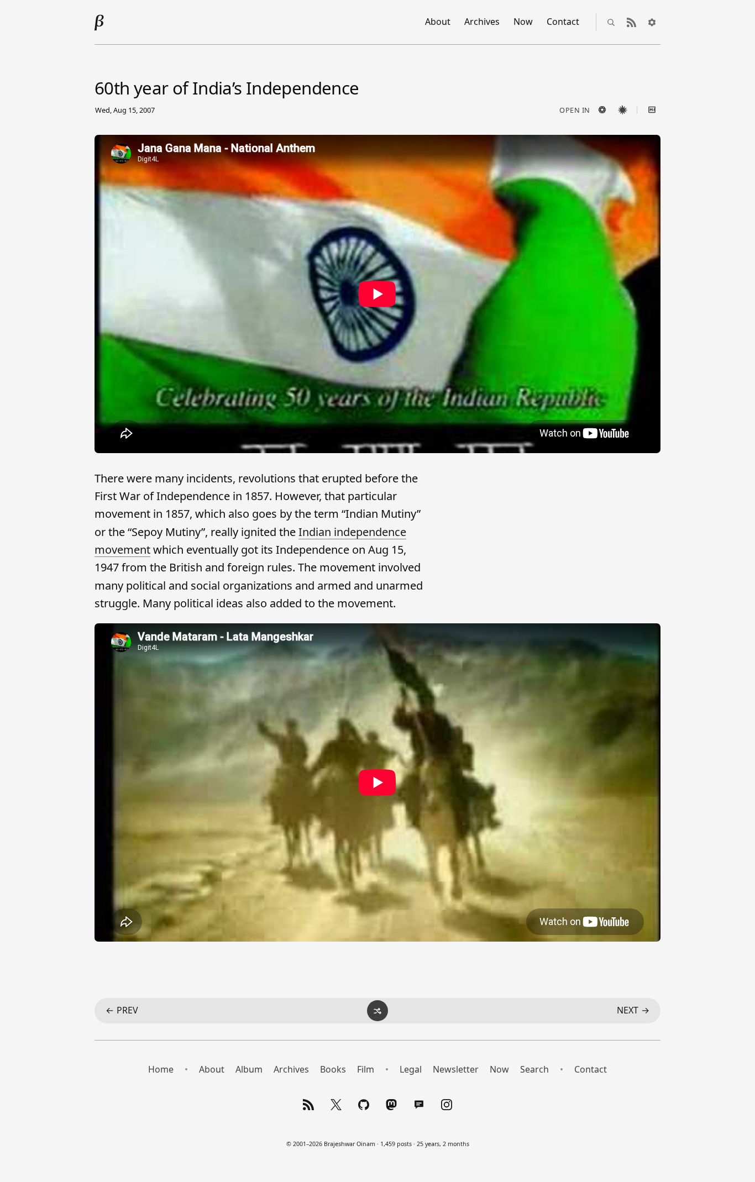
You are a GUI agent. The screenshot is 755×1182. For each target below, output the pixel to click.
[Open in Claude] (622, 110)
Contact (563, 21)
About (437, 21)
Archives (482, 21)
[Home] (99, 22)
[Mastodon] (391, 1105)
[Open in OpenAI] (602, 110)
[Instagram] (447, 1105)
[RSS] (308, 1105)
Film (365, 1069)
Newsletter (456, 1069)
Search (534, 1069)
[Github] (364, 1105)
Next (633, 1010)
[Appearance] (651, 22)
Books (333, 1069)
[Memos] (419, 1105)
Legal (411, 1069)
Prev (122, 1010)
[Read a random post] (377, 1010)
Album (249, 1069)
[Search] (611, 22)
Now (523, 21)
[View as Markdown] (651, 110)
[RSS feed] (631, 22)
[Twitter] (336, 1105)
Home (161, 1069)
